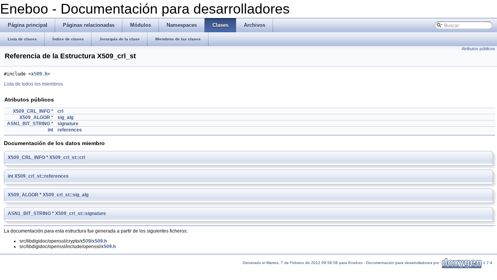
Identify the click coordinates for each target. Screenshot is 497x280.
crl (60, 111)
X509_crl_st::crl (67, 157)
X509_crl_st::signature (80, 213)
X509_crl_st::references (41, 176)
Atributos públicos (478, 48)
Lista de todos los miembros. (34, 84)
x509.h (39, 74)
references (69, 130)
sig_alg (65, 117)
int (50, 130)
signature (67, 123)
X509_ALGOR (34, 117)
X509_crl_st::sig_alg (66, 195)
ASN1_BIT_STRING (28, 123)
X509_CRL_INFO (31, 111)
